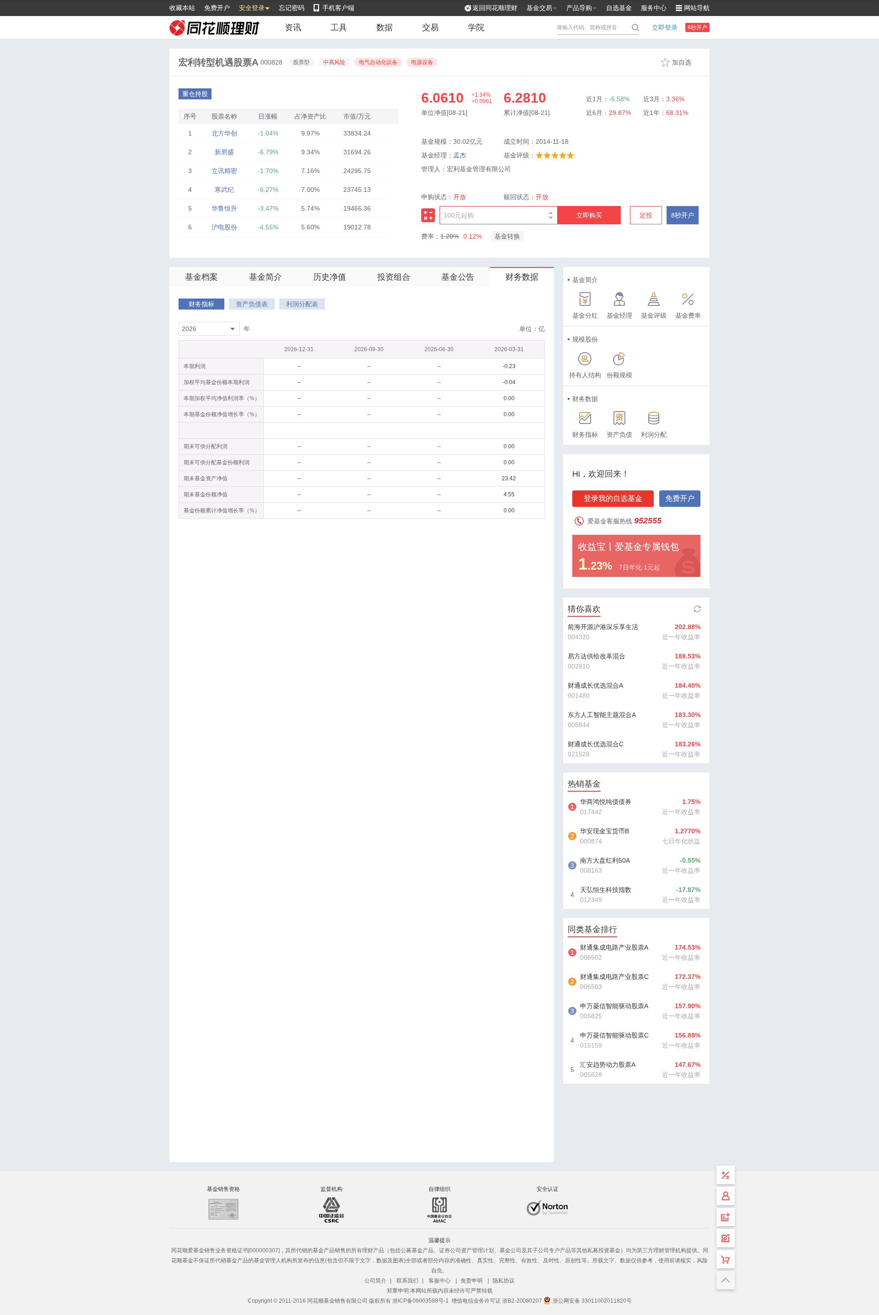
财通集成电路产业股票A (614, 947)
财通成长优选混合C (596, 744)
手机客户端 (338, 7)
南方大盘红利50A (605, 860)
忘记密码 (291, 7)
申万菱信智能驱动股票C (614, 1035)
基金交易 (539, 7)
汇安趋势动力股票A (607, 1064)
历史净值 (329, 277)
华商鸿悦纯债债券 (605, 801)
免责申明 (472, 1280)
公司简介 (375, 1280)
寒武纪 (224, 189)
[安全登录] (725, 1196)
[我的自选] (725, 1259)
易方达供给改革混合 (596, 656)
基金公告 (457, 277)
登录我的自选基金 (613, 498)
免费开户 (217, 7)
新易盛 (224, 152)
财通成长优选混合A (595, 685)
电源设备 (422, 62)
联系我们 (407, 1280)
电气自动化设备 (378, 62)
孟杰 (459, 155)
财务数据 (521, 277)
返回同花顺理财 (494, 7)
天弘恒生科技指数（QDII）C (605, 890)
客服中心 (439, 1280)
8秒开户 (697, 27)
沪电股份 (224, 227)
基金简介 (265, 277)
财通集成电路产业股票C (614, 976)
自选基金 (619, 7)
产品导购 (579, 7)
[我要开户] (725, 1217)
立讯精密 (224, 170)
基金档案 (201, 277)
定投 (646, 215)
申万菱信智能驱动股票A (614, 1006)
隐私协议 (504, 1280)
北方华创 (224, 133)
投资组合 (393, 277)
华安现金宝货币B (604, 831)
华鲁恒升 (224, 208)
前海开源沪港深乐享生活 (603, 626)
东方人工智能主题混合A (602, 714)
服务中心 (654, 7)
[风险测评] (725, 1238)
